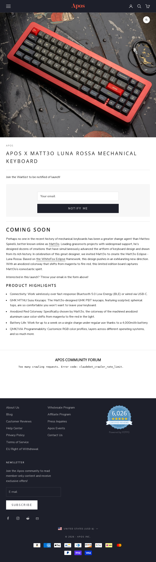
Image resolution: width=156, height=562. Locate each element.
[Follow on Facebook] (8, 518)
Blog (9, 414)
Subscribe (22, 505)
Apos (10, 145)
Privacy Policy (15, 435)
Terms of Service (17, 442)
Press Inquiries (57, 421)
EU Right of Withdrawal (22, 449)
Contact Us (55, 435)
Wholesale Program (61, 407)
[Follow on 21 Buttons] (38, 518)
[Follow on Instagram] (18, 518)
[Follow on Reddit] (28, 518)
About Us (12, 407)
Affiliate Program (59, 414)
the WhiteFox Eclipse (50, 259)
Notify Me (78, 208)
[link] (119, 420)
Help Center (14, 428)
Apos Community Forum (78, 359)
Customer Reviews (19, 421)
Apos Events (56, 428)
